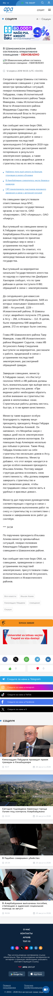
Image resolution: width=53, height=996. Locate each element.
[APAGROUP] (26, 967)
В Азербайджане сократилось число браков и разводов (27, 182)
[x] (22, 948)
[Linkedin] (36, 948)
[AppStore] (36, 974)
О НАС (26, 929)
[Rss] (40, 948)
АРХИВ (26, 937)
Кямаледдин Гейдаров (14, 603)
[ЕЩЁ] (49, 10)
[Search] (42, 3)
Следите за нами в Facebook (21, 702)
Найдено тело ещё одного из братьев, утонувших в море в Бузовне (24, 173)
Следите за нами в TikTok (19, 695)
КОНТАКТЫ (26, 933)
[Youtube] (26, 948)
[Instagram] (17, 948)
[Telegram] (31, 948)
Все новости (10, 596)
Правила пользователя (9, 986)
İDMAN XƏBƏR (26, 623)
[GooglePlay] (17, 974)
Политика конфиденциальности (34, 986)
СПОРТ (40, 10)
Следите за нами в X (17, 709)
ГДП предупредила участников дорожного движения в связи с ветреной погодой (26, 191)
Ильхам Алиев (27, 596)
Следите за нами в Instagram (21, 687)
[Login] (49, 2)
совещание (34, 603)
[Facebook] (12, 948)
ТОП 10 (26, 941)
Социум (46, 19)
